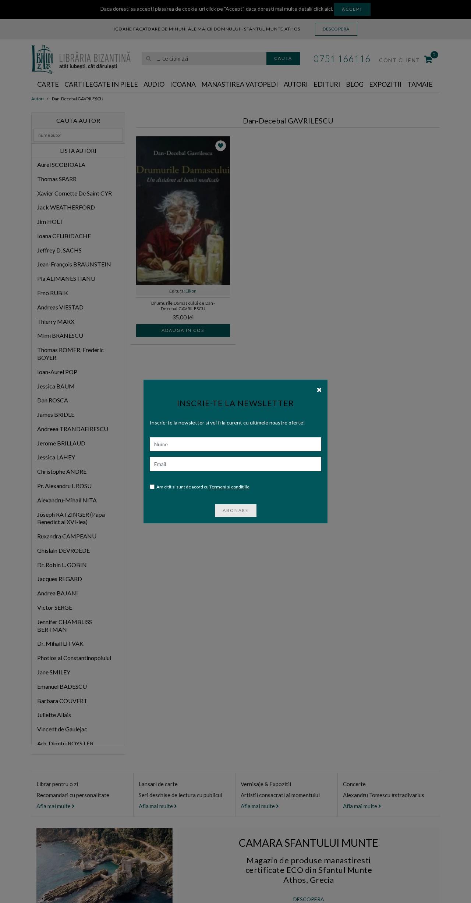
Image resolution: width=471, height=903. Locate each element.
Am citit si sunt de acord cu (202, 487)
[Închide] (319, 389)
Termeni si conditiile (229, 487)
